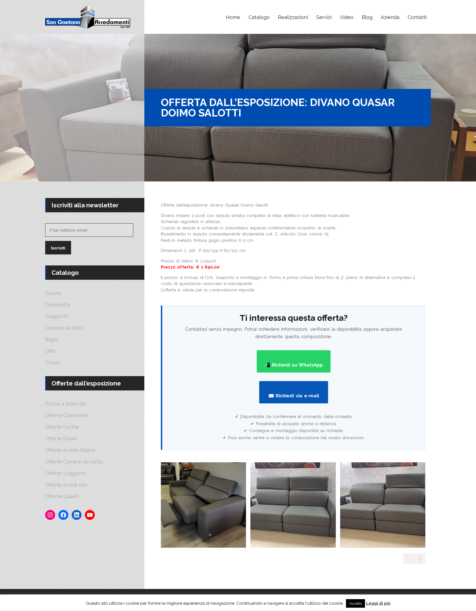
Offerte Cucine (62, 427)
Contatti (417, 17)
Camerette (58, 304)
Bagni (51, 339)
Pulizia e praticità (65, 403)
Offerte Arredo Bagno (70, 450)
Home (233, 17)
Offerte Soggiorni (65, 473)
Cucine (53, 293)
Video (346, 17)
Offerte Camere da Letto (74, 461)
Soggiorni (56, 316)
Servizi (324, 17)
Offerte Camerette (66, 415)
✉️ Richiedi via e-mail (293, 395)
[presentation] (419, 558)
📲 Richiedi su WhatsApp (293, 365)
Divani (52, 362)
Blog (367, 17)
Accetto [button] (355, 603)
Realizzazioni (293, 17)
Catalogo (259, 17)
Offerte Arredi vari (66, 484)
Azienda (390, 17)
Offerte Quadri (62, 496)
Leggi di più (378, 603)
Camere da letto (64, 327)
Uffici (50, 351)
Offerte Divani (61, 438)
